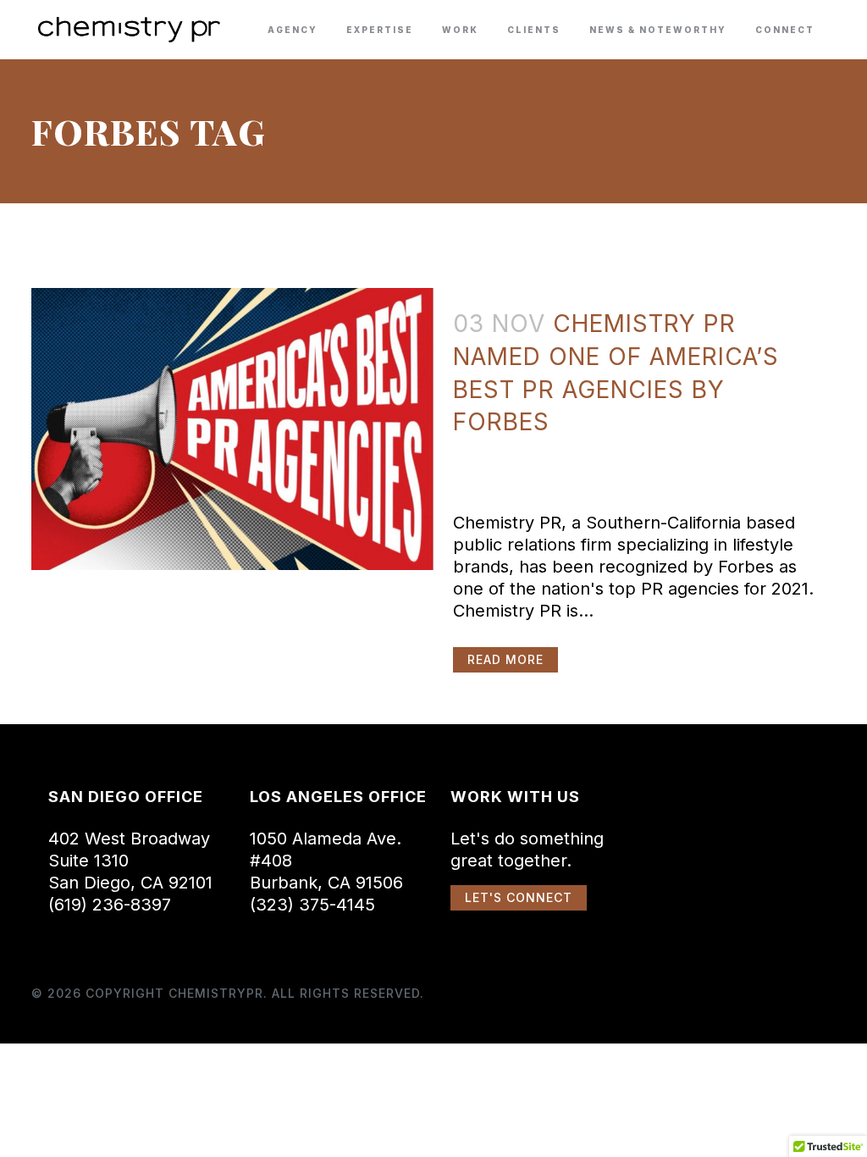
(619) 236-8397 (109, 904)
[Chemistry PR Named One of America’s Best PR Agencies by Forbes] (232, 429)
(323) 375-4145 (312, 904)
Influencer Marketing (602, 449)
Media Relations (700, 449)
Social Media (537, 471)
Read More (505, 659)
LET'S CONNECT (518, 897)
